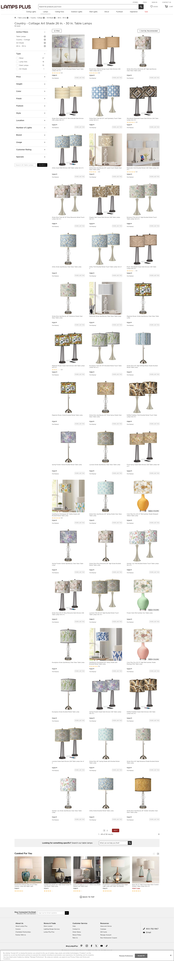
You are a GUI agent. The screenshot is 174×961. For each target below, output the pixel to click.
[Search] (141, 6)
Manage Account (105, 935)
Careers (18, 929)
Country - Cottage (37, 18)
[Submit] (67, 913)
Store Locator (48, 926)
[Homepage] (15, 18)
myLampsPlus (72, 946)
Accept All (141, 956)
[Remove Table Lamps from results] (27, 18)
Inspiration (134, 12)
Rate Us (75, 938)
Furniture (119, 12)
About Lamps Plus (21, 926)
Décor (107, 12)
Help (74, 926)
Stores (135, 2)
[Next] (158, 853)
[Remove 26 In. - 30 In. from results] (67, 18)
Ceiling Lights (31, 12)
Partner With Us (21, 935)
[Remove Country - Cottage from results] (44, 18)
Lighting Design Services (52, 929)
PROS (145, 2)
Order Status (77, 932)
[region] (87, 955)
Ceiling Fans (59, 12)
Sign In (154, 2)
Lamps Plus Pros (49, 932)
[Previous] (153, 853)
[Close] (171, 955)
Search (42, 165)
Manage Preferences (126, 956)
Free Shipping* (55, 78)
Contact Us (166, 2)
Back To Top (88, 897)
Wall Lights (93, 12)
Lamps (45, 12)
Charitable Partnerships (23, 932)
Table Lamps (22, 18)
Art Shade (50, 18)
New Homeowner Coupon (108, 938)
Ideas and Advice (106, 926)
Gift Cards (103, 932)
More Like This (79, 77)
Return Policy (77, 935)
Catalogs (103, 929)
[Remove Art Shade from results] (54, 18)
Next (116, 830)
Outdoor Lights (76, 12)
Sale (146, 12)
